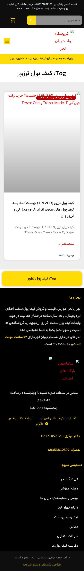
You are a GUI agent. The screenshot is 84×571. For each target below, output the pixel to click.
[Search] (31, 20)
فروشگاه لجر (69, 478)
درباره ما (75, 298)
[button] (7, 41)
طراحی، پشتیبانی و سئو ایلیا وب (42, 564)
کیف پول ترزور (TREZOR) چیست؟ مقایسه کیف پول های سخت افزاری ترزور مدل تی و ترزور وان (43, 210)
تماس (73, 526)
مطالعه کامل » (66, 244)
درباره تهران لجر (67, 507)
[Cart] (12, 20)
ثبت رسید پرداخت (66, 517)
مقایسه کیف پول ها (65, 545)
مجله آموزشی (69, 488)
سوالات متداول (67, 535)
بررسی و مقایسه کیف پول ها (59, 498)
